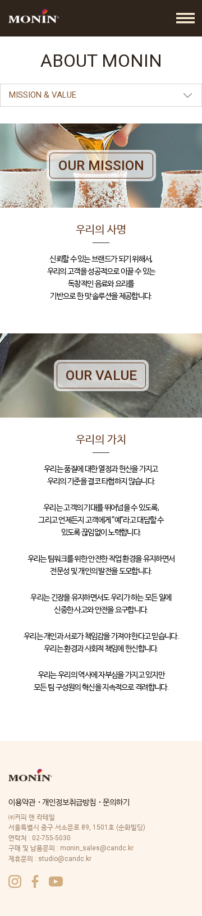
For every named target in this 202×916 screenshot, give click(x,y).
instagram (14, 881)
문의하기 (116, 802)
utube (56, 881)
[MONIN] (33, 16)
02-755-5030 (51, 838)
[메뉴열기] (185, 18)
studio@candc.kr (64, 859)
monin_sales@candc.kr (97, 848)
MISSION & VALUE (42, 95)
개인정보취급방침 (69, 802)
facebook (35, 881)
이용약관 (21, 802)
